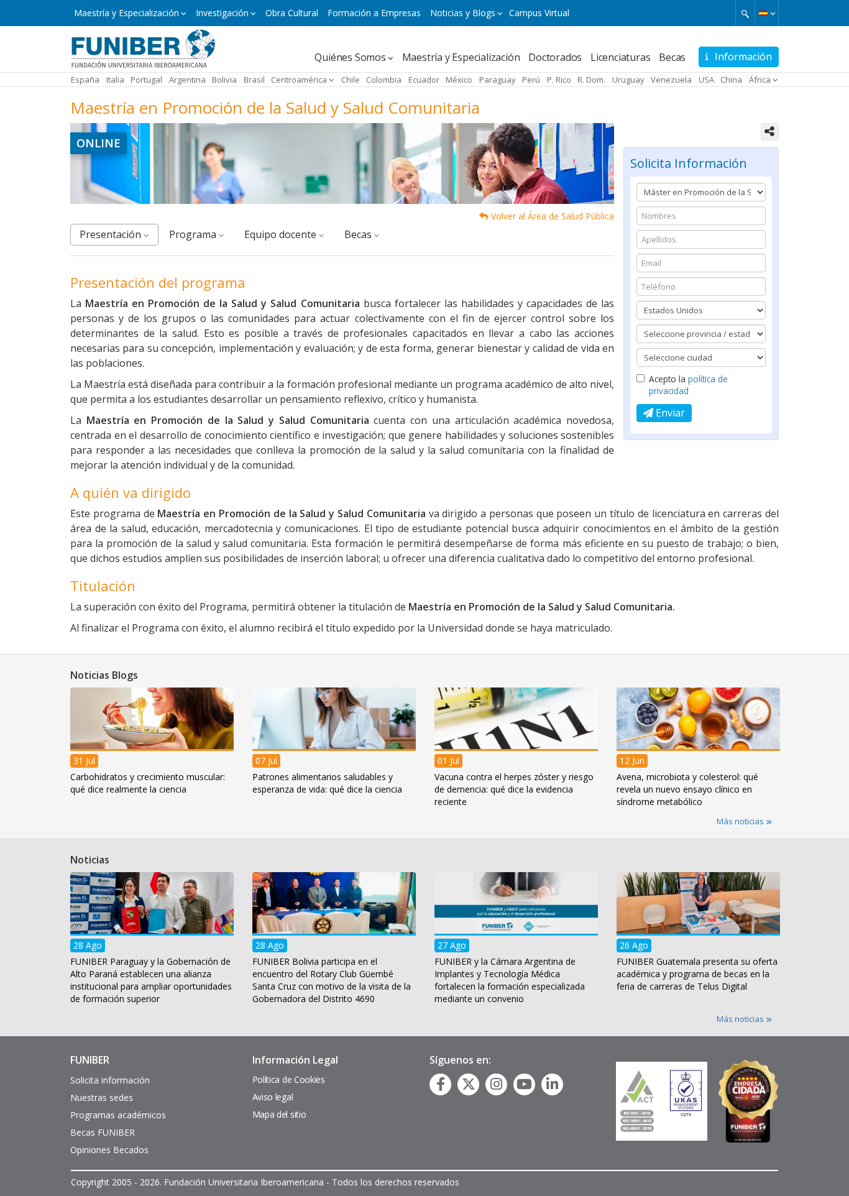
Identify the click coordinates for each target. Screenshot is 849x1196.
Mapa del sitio (279, 1114)
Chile (350, 79)
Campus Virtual (539, 13)
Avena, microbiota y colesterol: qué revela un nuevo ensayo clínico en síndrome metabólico (687, 788)
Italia (115, 79)
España (85, 79)
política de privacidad (688, 385)
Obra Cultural (291, 13)
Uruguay (628, 79)
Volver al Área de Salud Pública (552, 216)
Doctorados (555, 57)
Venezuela (671, 79)
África (760, 79)
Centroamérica (299, 79)
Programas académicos (118, 1115)
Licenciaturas (620, 57)
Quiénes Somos (349, 57)
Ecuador (423, 79)
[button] (766, 13)
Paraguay (497, 79)
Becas (672, 57)
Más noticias (741, 821)
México (459, 79)
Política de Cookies (288, 1079)
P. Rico (559, 79)
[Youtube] (524, 1084)
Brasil (254, 79)
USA (706, 79)
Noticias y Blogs (462, 13)
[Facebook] (440, 1084)
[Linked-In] (552, 1084)
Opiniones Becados (109, 1150)
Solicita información (110, 1080)
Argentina (187, 79)
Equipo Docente (281, 234)
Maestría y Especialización (126, 13)
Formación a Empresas (374, 13)
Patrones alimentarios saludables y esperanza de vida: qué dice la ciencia (327, 782)
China (731, 79)
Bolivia (224, 79)
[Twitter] (469, 1084)
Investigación (222, 13)
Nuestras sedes (101, 1097)
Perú (531, 79)
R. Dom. (591, 79)
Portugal (146, 79)
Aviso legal (272, 1097)
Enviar (669, 413)
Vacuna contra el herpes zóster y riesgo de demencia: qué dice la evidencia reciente (514, 788)
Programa (194, 234)
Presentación (112, 234)
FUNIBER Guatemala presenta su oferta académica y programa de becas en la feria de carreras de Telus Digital (697, 973)
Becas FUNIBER (102, 1132)
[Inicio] (143, 48)
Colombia (384, 79)
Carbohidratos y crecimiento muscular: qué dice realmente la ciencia (147, 782)
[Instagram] (496, 1084)
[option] (152, 745)
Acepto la (688, 385)
